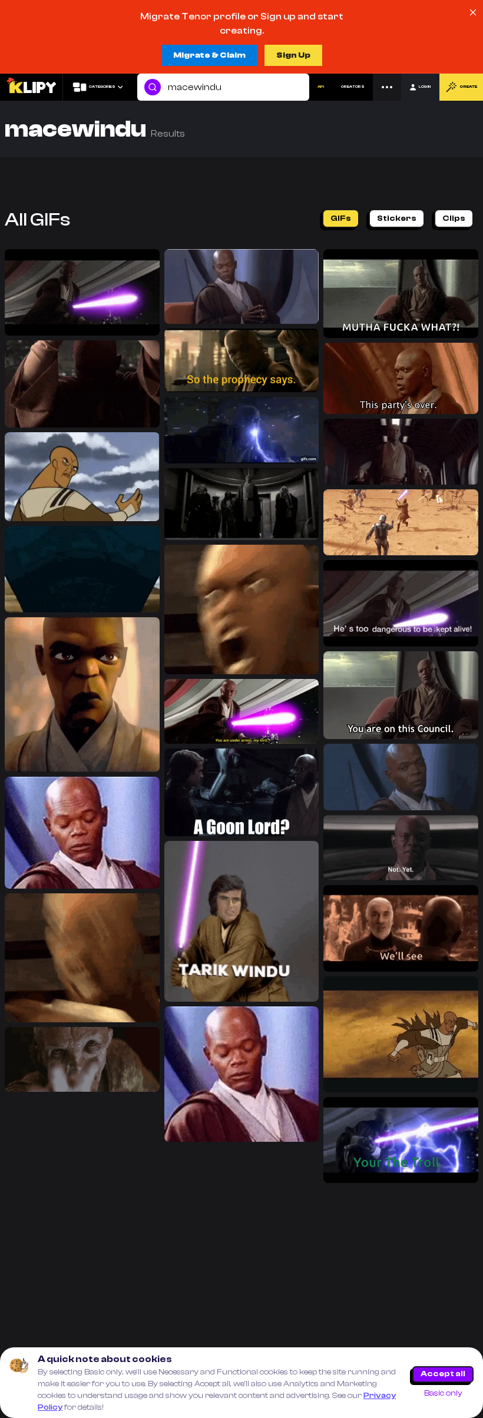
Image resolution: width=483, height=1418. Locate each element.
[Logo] (31, 87)
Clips (453, 218)
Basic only (443, 1393)
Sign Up (293, 55)
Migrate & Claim (209, 55)
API (320, 86)
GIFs (340, 218)
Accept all (443, 1374)
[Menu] (387, 87)
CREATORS (353, 86)
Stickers (396, 218)
